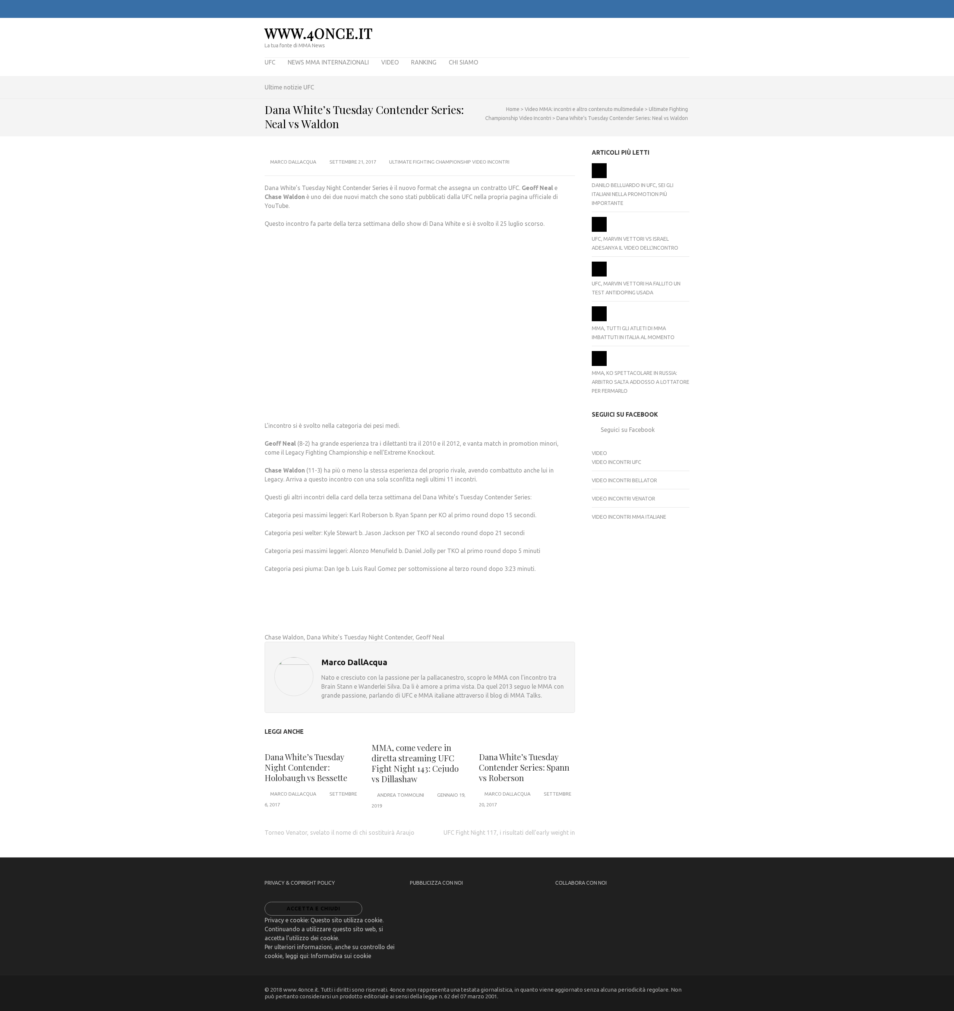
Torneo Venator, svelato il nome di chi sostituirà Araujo (339, 832)
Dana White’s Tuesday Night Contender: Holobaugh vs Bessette (306, 767)
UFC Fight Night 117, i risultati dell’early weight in (509, 832)
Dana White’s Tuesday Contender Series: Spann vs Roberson (524, 767)
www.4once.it (319, 32)
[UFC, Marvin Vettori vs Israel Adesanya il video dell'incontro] (599, 230)
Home (512, 109)
